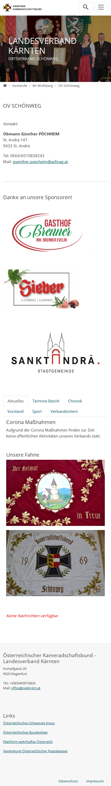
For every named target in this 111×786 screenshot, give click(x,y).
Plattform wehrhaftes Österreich (28, 741)
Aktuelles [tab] (15, 401)
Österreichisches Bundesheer (25, 732)
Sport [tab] (37, 411)
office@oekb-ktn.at (26, 688)
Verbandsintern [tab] (64, 411)
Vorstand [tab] (15, 411)
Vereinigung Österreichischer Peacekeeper (35, 751)
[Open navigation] (101, 7)
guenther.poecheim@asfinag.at (40, 161)
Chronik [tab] (75, 401)
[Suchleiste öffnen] (86, 7)
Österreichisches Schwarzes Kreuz (29, 723)
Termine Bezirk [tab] (46, 401)
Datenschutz (68, 781)
